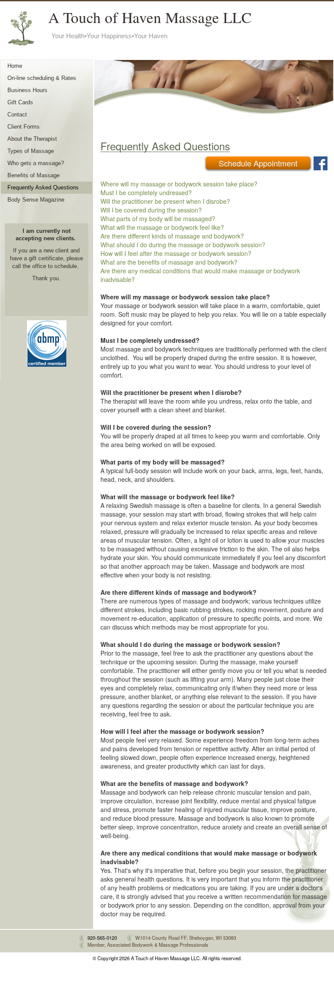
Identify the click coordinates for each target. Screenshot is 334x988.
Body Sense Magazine (35, 200)
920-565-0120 (102, 937)
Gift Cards (20, 102)
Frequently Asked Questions (43, 188)
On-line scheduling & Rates (41, 78)
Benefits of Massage (33, 175)
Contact (17, 115)
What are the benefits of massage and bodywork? (168, 262)
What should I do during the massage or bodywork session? (182, 244)
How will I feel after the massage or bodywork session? (175, 253)
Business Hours (27, 90)
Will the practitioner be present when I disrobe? (165, 201)
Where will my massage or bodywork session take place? (178, 183)
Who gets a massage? (35, 163)
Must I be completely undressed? (146, 192)
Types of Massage (30, 151)
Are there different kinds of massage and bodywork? (172, 236)
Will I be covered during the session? (151, 210)
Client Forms (23, 127)
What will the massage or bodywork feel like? (162, 227)
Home (14, 66)
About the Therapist (32, 139)
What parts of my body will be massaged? (157, 218)
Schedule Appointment (258, 163)
